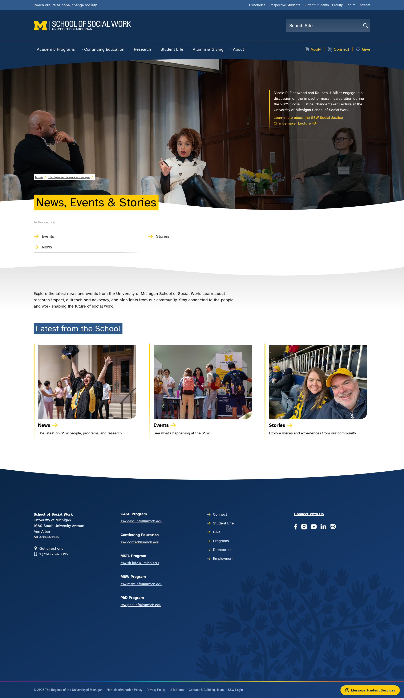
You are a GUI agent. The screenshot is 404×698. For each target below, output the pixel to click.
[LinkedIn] (323, 527)
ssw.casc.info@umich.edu (141, 521)
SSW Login (235, 690)
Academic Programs (56, 49)
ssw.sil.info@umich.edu (140, 563)
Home (39, 177)
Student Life (172, 49)
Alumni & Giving (208, 49)
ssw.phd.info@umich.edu (141, 604)
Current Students (316, 5)
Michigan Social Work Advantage (69, 177)
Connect (341, 49)
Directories (257, 5)
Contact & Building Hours (206, 690)
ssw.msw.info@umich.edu (141, 584)
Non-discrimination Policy (124, 690)
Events (48, 236)
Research (142, 49)
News (47, 247)
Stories (162, 236)
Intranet (364, 5)
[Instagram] (304, 527)
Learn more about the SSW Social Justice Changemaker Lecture (308, 120)
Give (366, 49)
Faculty (337, 5)
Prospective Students (284, 5)
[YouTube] (314, 527)
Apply (316, 49)
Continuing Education (104, 49)
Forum (350, 5)
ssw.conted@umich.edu (140, 542)
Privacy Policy (155, 690)
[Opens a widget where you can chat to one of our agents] (370, 690)
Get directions (51, 548)
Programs (221, 541)
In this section (44, 222)
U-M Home (177, 690)
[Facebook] (295, 527)
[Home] (82, 25)
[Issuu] (333, 527)
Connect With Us (309, 514)
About (238, 49)
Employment (223, 558)
